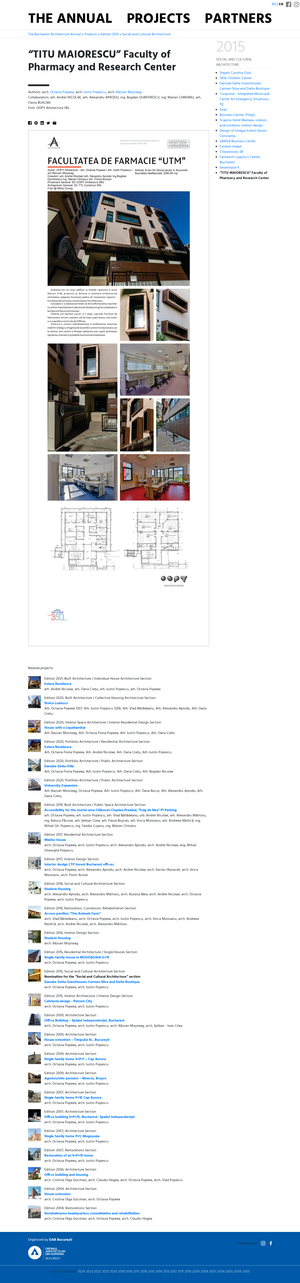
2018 (128, 1271)
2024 (81, 1271)
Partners (238, 19)
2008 (204, 1271)
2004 (238, 1271)
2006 (221, 1271)
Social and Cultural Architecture (146, 34)
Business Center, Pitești (237, 115)
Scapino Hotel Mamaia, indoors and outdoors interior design (243, 122)
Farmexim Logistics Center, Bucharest (240, 159)
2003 (246, 1271)
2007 (212, 1271)
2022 (97, 1271)
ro (274, 4)
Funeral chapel (231, 146)
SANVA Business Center (237, 141)
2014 (158, 1271)
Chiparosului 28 (231, 152)
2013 (166, 1271)
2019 (121, 1271)
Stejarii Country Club (235, 73)
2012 (173, 1271)
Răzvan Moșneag (129, 92)
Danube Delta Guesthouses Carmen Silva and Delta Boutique (244, 86)
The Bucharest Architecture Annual (54, 34)
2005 (229, 1271)
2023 (89, 1271)
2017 (136, 1271)
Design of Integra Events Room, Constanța (243, 133)
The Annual (70, 19)
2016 (143, 1271)
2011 (181, 1271)
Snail (223, 110)
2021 (105, 1271)
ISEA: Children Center (236, 78)
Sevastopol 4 (229, 168)
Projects (158, 19)
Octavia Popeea (62, 92)
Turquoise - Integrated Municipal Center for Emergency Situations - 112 (245, 99)
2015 (151, 1271)
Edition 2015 (109, 34)
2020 (113, 1271)
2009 (196, 1271)
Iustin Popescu (95, 92)
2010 (187, 1271)
